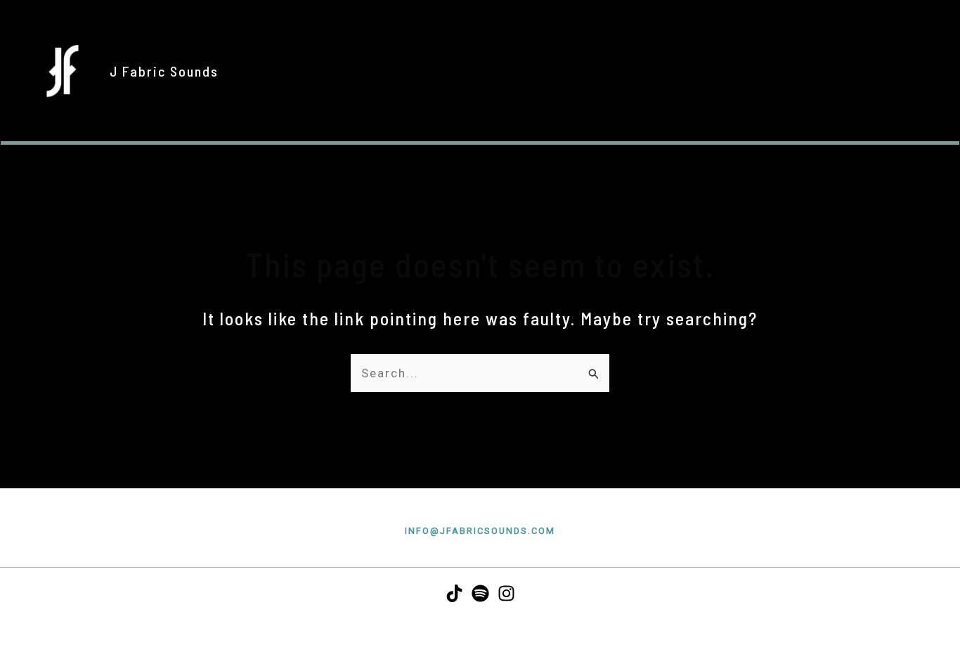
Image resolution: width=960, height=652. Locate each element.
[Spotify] (480, 593)
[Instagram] (506, 593)
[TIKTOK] (454, 593)
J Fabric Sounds (164, 71)
